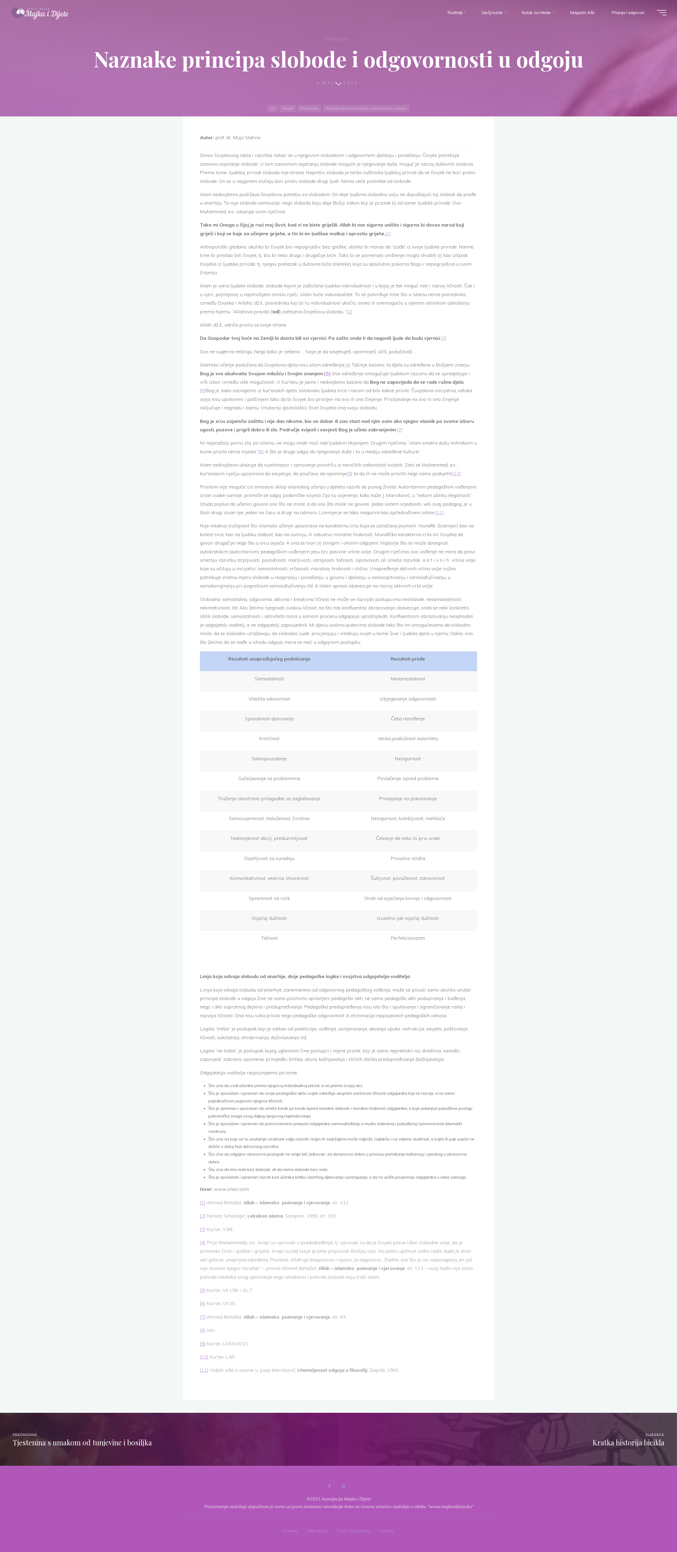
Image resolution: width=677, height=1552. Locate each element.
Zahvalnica (317, 1530)
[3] (443, 338)
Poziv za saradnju (353, 1530)
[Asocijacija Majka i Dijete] (40, 12)
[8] (261, 452)
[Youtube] (343, 1486)
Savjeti (287, 108)
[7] (399, 430)
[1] (388, 233)
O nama (290, 1530)
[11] (439, 512)
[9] (350, 473)
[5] (202, 1290)
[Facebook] (329, 1486)
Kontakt (387, 1530)
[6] (202, 390)
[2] (349, 312)
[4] (347, 365)
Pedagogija (337, 38)
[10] (456, 473)
